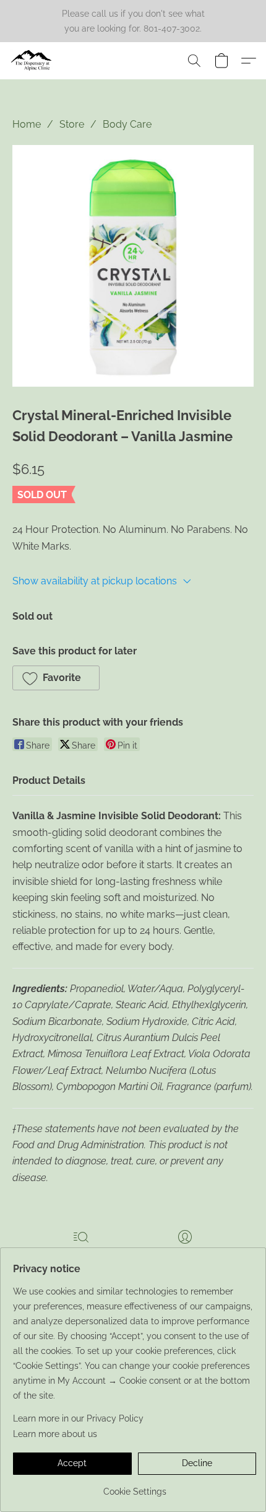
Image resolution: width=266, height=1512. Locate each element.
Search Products (81, 1255)
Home (26, 124)
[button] (33, 60)
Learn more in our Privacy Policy (78, 1418)
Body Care (127, 124)
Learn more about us (55, 1434)
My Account (185, 1255)
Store (71, 124)
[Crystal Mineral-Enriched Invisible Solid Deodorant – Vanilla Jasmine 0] (133, 266)
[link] (134, 1487)
